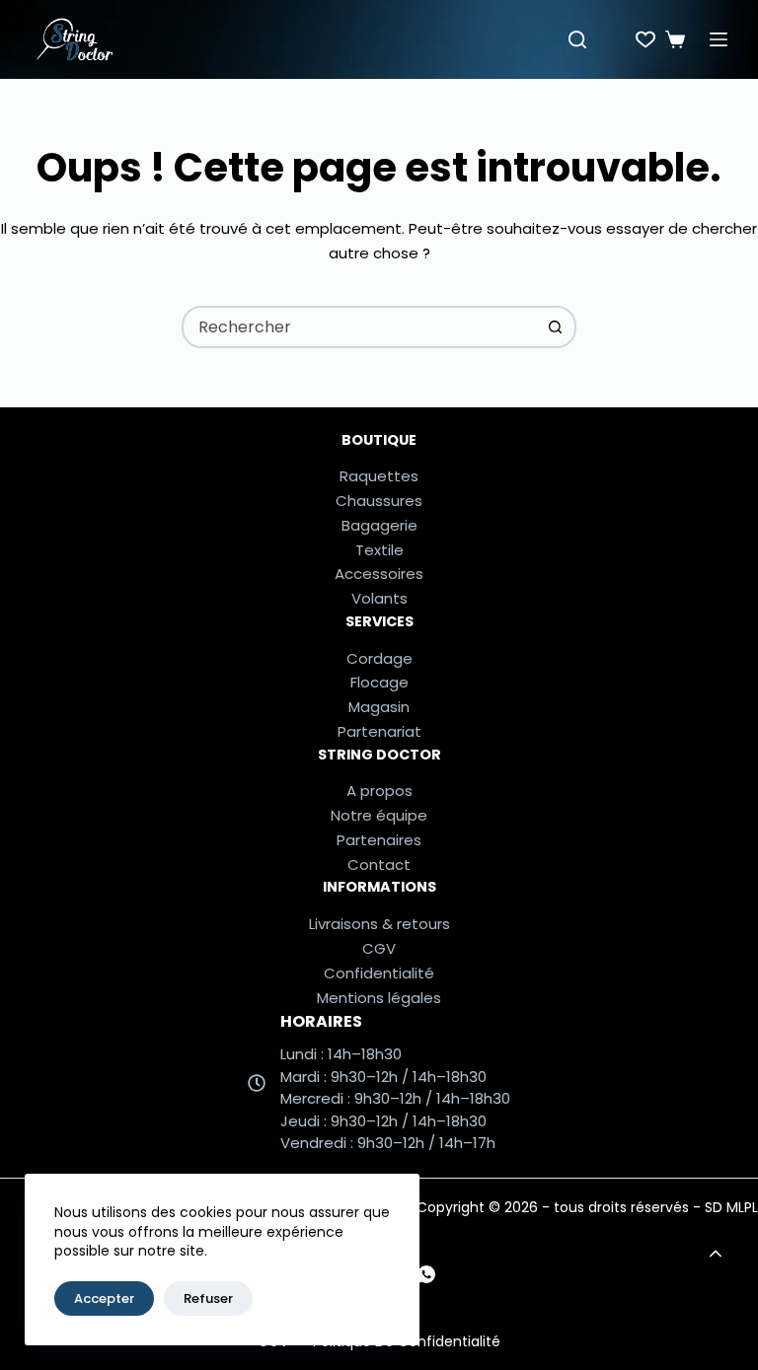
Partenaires (379, 839)
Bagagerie (379, 525)
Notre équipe (379, 815)
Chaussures (379, 500)
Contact (379, 864)
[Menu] (718, 39)
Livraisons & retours (379, 923)
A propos (379, 790)
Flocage (379, 682)
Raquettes (379, 476)
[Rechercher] (577, 39)
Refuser (208, 1298)
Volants (379, 598)
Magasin (379, 706)
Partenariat (379, 731)
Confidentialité (379, 973)
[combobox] (360, 327)
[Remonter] (715, 1253)
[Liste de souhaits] (645, 39)
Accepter (104, 1298)
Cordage (379, 658)
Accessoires (379, 573)
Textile (379, 550)
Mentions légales (379, 997)
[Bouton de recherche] (555, 327)
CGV (379, 948)
